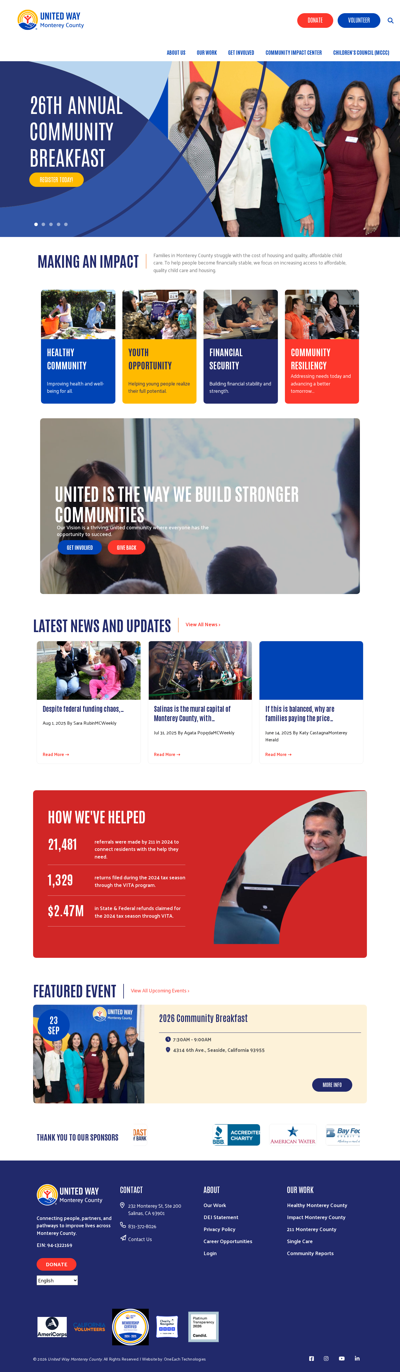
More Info (332, 1084)
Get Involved (241, 52)
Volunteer (359, 19)
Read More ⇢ (56, 754)
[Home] (52, 20)
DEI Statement (221, 1216)
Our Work (207, 52)
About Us (176, 52)
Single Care (300, 1240)
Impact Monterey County (316, 1216)
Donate (315, 19)
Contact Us (140, 1239)
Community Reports (310, 1252)
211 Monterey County (311, 1228)
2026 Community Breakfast (203, 1017)
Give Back (126, 547)
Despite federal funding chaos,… (83, 708)
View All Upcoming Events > (160, 990)
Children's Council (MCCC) (361, 52)
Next (362, 1135)
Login (210, 1252)
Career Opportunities (228, 1240)
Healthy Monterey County (317, 1204)
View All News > (203, 624)
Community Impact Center (294, 52)
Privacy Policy (219, 1228)
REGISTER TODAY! (56, 179)
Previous (130, 1135)
